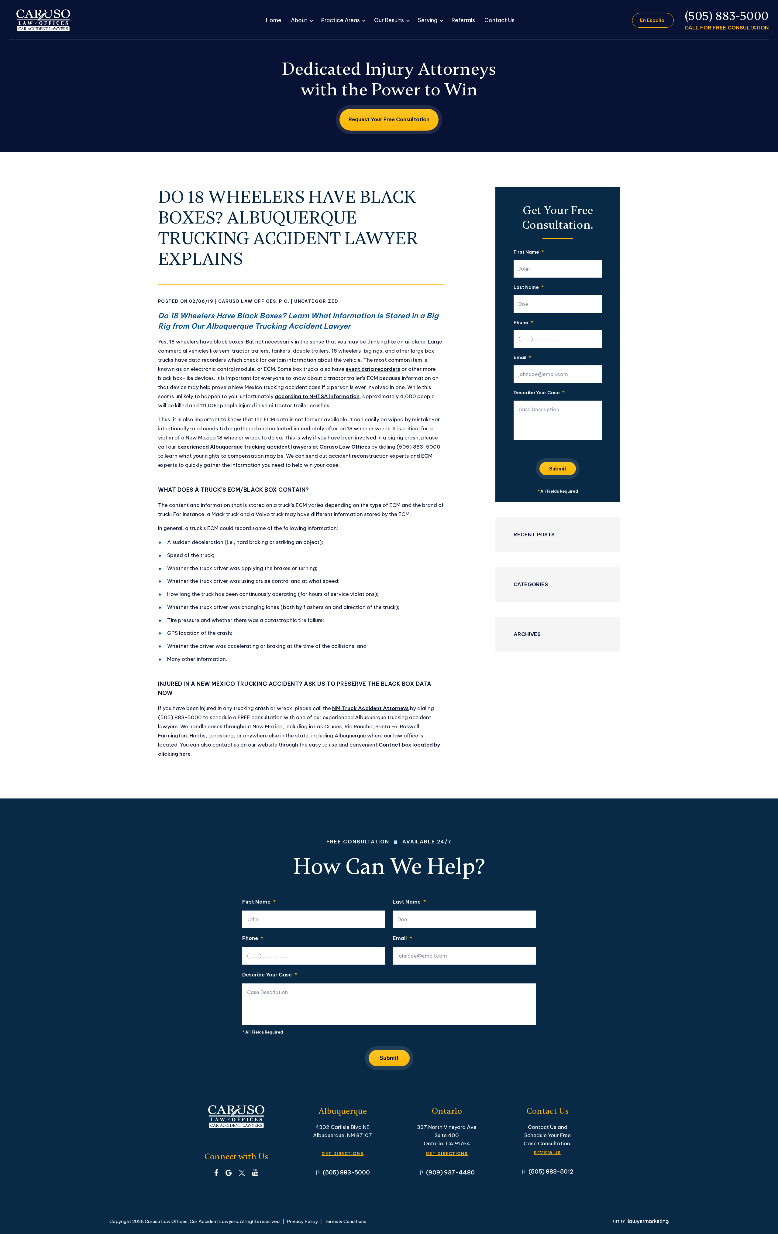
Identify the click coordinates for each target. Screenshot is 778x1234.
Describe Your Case (539, 392)
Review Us (547, 1152)
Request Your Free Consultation (389, 119)
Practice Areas (340, 20)
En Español (653, 20)
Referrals (463, 20)
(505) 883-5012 (550, 1171)
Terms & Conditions (345, 1221)
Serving (427, 20)
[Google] (228, 1172)
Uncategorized (316, 301)
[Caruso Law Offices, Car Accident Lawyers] (43, 20)
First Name (529, 252)
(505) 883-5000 (727, 16)
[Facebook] (216, 1172)
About (299, 20)
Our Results (389, 20)
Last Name (529, 287)
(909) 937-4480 (450, 1172)
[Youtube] (255, 1172)
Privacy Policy (302, 1221)
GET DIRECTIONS (342, 1153)
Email (522, 357)
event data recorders (373, 369)
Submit (557, 469)
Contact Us (499, 20)
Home (273, 20)
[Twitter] (242, 1172)
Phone (523, 322)
